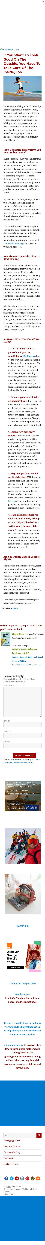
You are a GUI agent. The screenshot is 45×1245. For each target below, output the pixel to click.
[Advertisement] (22, 24)
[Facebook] (6, 1178)
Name (6, 721)
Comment (8, 686)
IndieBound (38, 657)
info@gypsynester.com (12, 1187)
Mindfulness (29, 356)
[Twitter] (11, 1178)
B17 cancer (13, 501)
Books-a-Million (19, 661)
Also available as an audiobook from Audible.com (26, 665)
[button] (43, 2)
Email (7, 731)
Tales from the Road (12, 1146)
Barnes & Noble (26, 657)
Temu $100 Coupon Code (22, 983)
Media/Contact (10, 1164)
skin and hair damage (13, 243)
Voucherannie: (22, 994)
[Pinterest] (27, 1178)
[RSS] (38, 1178)
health (16, 608)
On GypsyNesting (11, 1152)
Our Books (8, 1158)
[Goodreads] (32, 1178)
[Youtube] (16, 1178)
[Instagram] (22, 1178)
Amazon (15, 657)
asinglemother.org (14, 1045)
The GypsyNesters (11, 1140)
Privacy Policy (8, 1194)
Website (7, 742)
